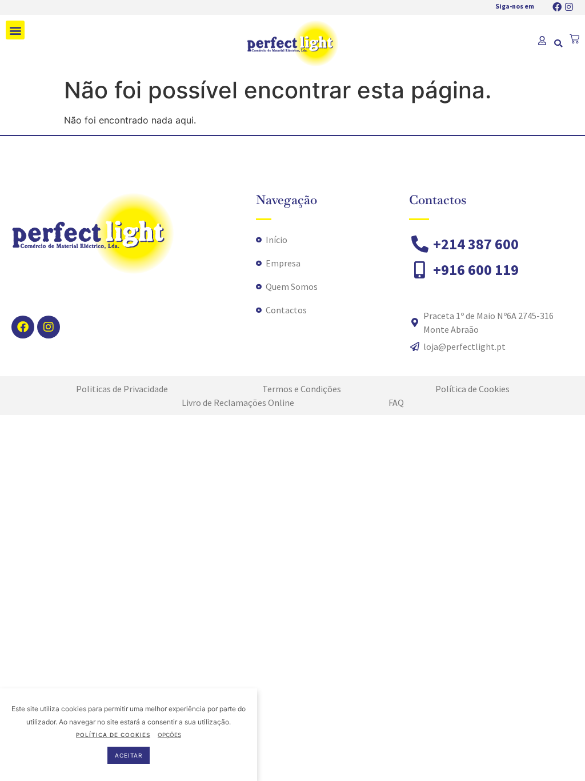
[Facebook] (557, 6)
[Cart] (574, 39)
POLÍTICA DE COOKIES (113, 735)
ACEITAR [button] (128, 755)
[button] (15, 30)
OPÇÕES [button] (169, 734)
